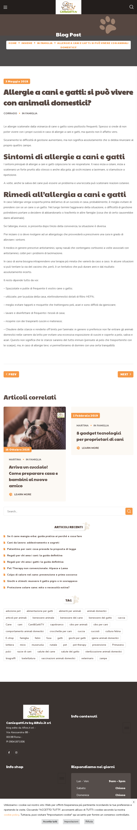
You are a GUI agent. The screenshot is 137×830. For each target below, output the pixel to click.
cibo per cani (100, 624)
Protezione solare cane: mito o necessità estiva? (38, 587)
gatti (60, 638)
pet (65, 645)
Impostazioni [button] (71, 821)
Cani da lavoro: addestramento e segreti (33, 542)
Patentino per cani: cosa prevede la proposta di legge (41, 549)
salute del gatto (70, 651)
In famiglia (45, 43)
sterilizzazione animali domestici (103, 651)
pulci (8, 651)
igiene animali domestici (105, 638)
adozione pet (13, 611)
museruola (38, 645)
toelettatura (28, 658)
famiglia (24, 638)
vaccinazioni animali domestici (58, 658)
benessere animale (43, 617)
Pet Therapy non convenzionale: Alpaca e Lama (37, 568)
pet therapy (79, 645)
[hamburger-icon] (127, 728)
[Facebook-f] (9, 752)
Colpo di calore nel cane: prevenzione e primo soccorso (42, 574)
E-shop (10, 638)
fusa (48, 638)
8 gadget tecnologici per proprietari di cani (100, 436)
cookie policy (11, 814)
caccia (121, 617)
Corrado (10, 113)
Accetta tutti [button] (50, 821)
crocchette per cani (61, 631)
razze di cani (24, 651)
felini (37, 638)
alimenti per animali (70, 611)
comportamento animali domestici (25, 631)
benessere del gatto (100, 617)
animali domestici (96, 611)
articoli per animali (16, 617)
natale (53, 645)
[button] (131, 7)
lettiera (10, 645)
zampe (103, 658)
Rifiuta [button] (89, 821)
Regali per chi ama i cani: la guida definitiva (34, 555)
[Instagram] (16, 752)
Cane (9, 624)
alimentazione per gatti (40, 611)
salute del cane (46, 651)
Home (13, 43)
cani (20, 624)
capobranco (57, 624)
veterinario (87, 658)
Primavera (118, 645)
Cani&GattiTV (36, 624)
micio (23, 645)
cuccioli (95, 631)
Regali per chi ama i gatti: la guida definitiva (35, 562)
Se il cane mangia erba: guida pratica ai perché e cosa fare (44, 536)
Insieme (26, 43)
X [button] (134, 802)
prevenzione (99, 645)
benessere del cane (71, 617)
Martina (15, 459)
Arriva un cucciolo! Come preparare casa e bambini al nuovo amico (33, 476)
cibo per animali (78, 624)
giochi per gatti (77, 638)
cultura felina (113, 631)
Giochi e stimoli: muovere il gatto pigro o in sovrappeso (42, 581)
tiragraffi (11, 658)
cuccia (81, 631)
